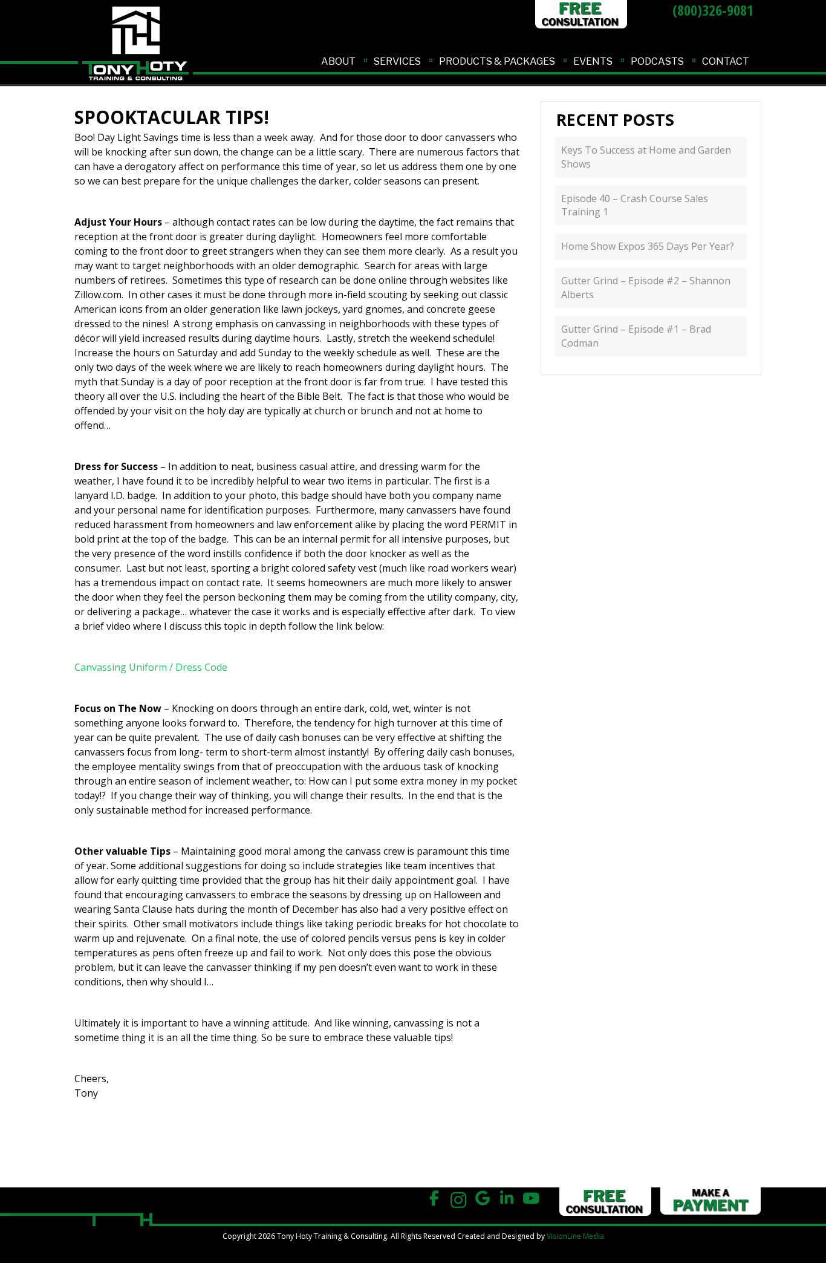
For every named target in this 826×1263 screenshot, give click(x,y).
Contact (725, 61)
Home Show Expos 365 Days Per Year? (647, 246)
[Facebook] (434, 1198)
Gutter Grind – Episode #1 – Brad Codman (636, 336)
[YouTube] (531, 1198)
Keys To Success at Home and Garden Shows (646, 157)
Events (593, 61)
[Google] (483, 1198)
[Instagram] (458, 1198)
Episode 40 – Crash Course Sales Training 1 (634, 205)
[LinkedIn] (507, 1198)
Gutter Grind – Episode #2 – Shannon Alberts (645, 287)
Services (397, 61)
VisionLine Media (575, 1236)
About (338, 61)
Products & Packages (497, 61)
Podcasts (657, 61)
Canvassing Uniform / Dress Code (150, 667)
